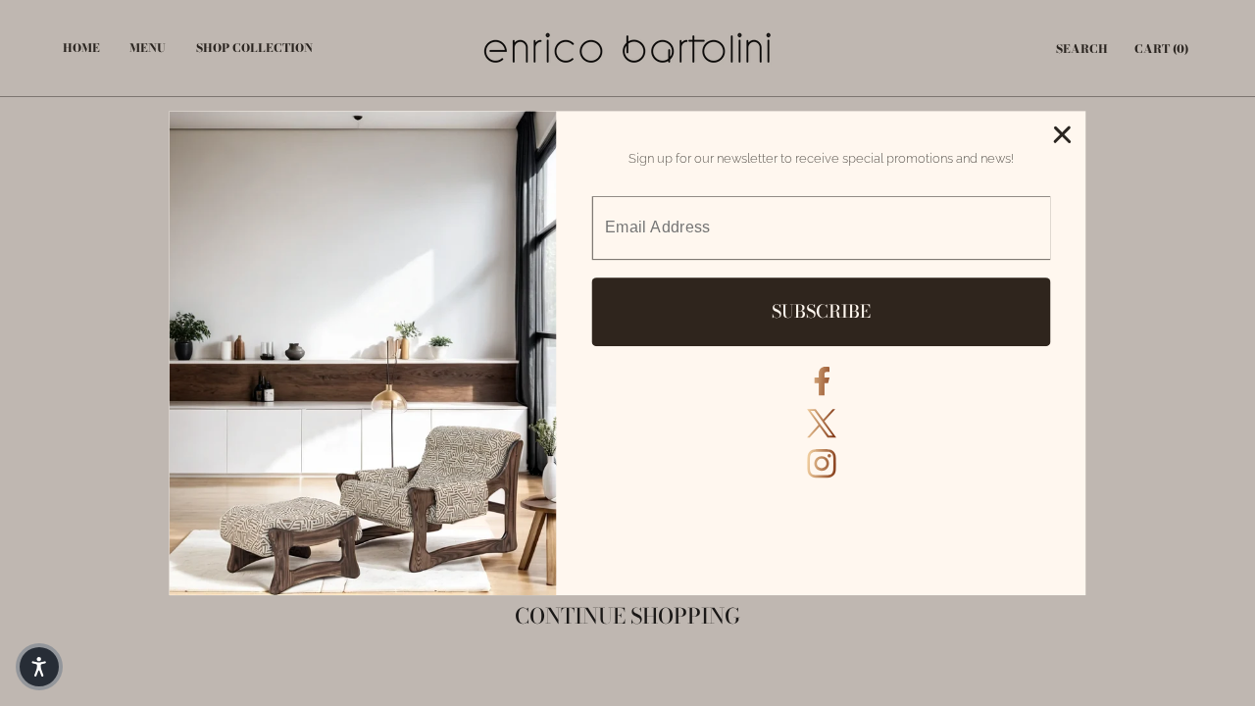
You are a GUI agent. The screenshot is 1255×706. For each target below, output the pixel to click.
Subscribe (821, 311)
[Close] (1061, 135)
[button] (39, 666)
